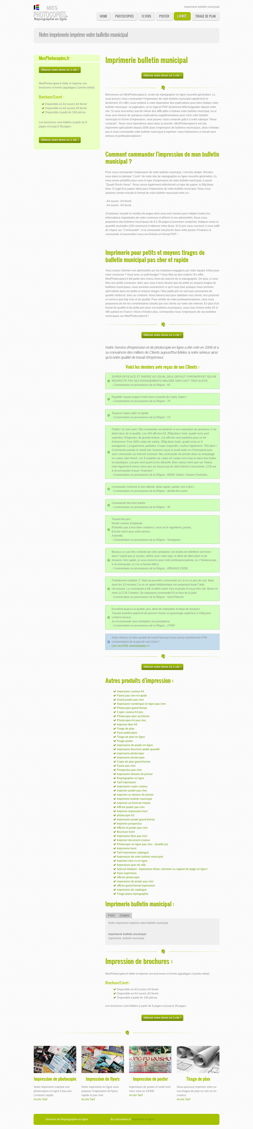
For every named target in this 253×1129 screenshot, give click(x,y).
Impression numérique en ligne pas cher (141, 703)
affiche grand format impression (136, 885)
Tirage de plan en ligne (131, 736)
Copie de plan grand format (133, 761)
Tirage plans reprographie (132, 893)
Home (103, 16)
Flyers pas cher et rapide (132, 695)
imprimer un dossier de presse (135, 794)
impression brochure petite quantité (138, 749)
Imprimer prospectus (129, 823)
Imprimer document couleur (133, 840)
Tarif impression (126, 782)
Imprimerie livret (126, 848)
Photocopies (124, 16)
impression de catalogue (132, 889)
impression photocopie (131, 757)
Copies (124, 915)
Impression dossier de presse (135, 774)
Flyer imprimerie (127, 873)
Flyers (146, 16)
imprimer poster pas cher (132, 790)
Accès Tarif (40, 1099)
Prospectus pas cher (129, 769)
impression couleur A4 (130, 691)
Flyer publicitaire (127, 732)
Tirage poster (125, 741)
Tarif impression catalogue (133, 852)
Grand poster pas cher (130, 699)
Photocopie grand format (132, 707)
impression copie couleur (132, 786)
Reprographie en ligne (130, 778)
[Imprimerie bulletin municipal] (51, 12)
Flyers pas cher (126, 765)
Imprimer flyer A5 (127, 724)
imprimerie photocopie (130, 753)
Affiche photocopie (128, 877)
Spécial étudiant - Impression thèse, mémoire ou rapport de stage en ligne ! (162, 869)
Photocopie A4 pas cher (131, 720)
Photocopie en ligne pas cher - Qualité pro (142, 844)
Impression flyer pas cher (132, 836)
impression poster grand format (136, 819)
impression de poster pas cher (135, 881)
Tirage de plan (205, 16)
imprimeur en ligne (143, 1119)
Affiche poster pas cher (131, 807)
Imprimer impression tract (132, 811)
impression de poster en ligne (135, 745)
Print (111, 915)
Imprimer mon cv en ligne (132, 860)
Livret (182, 16)
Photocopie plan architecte (133, 716)
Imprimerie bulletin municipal (134, 798)
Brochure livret (126, 831)
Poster (164, 16)
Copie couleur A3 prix (130, 712)
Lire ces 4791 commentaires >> (131, 645)
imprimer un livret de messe (133, 802)
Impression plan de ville (131, 864)
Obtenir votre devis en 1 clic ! (60, 69)
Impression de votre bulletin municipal (140, 856)
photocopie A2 (125, 815)
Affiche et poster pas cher (132, 827)
